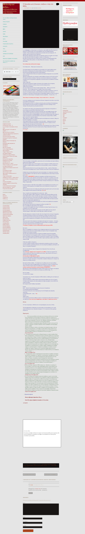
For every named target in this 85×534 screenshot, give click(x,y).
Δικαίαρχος (64, 113)
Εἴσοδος (4, 194)
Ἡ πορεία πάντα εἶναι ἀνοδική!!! (8, 188)
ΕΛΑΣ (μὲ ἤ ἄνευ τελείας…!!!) (8, 125)
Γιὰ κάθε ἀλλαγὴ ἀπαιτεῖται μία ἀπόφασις (9, 185)
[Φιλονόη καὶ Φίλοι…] (11, 14)
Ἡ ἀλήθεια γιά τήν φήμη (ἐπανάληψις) (9, 154)
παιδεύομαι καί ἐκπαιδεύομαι (8, 53)
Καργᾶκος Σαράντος (6, 224)
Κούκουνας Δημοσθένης (6, 227)
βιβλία (4, 29)
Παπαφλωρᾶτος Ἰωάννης (7, 228)
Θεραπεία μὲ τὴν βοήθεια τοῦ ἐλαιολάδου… (10, 58)
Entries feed (5, 195)
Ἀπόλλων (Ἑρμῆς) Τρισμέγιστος (8, 149)
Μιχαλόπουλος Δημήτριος (7, 215)
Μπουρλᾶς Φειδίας (6, 218)
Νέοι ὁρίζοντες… (5, 146)
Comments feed (5, 197)
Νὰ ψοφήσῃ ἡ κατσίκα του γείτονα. (29, 474)
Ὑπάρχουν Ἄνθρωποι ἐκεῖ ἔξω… (8, 151)
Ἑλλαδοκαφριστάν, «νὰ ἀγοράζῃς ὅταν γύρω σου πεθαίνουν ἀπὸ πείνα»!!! (51, 474)
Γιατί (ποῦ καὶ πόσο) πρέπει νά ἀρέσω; (9, 136)
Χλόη (64, 122)
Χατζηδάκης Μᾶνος (6, 223)
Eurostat (54, 464)
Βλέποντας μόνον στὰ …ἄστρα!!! (8, 163)
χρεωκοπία (45, 465)
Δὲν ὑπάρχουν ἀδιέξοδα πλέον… (8, 166)
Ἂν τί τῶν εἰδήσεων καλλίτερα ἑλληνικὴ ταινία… (10, 18)
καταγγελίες (5, 46)
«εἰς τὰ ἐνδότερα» (44, 464)
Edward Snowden (50, 464)
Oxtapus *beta (38, 488)
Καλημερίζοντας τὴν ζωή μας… (8, 160)
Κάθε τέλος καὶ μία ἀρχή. (7, 147)
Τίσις (63, 116)
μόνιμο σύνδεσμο (54, 465)
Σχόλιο (24, 502)
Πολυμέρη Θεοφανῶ (6, 230)
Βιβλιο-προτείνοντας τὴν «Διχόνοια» (8, 132)
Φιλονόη (64, 119)
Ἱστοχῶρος (24, 525)
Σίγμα (64, 114)
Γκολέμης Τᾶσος (65, 110)
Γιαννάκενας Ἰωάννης (6, 207)
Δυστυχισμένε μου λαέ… (7, 161)
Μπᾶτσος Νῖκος (5, 217)
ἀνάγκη (25, 465)
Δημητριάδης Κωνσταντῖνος (7, 211)
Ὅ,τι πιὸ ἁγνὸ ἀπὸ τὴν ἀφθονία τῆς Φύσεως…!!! (9, 62)
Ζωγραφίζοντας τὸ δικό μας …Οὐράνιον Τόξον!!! (11, 177)
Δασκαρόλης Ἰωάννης (6, 208)
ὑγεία (4, 56)
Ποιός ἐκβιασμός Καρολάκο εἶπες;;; (33, 397)
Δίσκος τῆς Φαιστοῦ (6, 150)
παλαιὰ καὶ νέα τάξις (37, 465)
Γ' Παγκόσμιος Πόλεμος (29, 465)
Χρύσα (64, 123)
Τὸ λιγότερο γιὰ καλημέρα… (7, 181)
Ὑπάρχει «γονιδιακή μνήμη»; (7, 176)
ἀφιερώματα (5, 26)
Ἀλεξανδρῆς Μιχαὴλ (6, 205)
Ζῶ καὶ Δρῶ (5, 41)
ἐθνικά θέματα (5, 36)
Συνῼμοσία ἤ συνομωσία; (7, 123)
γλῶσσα (4, 31)
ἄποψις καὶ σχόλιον (6, 21)
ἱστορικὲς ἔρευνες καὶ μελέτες (8, 43)
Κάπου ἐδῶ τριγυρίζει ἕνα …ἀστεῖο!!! (9, 187)
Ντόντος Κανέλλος (6, 221)
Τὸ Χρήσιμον (65, 117)
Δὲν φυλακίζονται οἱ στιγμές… (8, 170)
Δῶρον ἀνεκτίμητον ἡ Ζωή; (7, 171)
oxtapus (31, 484)
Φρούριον (64, 120)
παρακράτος (42, 465)
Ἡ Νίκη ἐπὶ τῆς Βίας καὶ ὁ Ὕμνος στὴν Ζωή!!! (10, 164)
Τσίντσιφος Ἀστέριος (6, 231)
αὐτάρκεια (5, 24)
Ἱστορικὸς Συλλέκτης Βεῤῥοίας (8, 214)
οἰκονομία (4, 51)
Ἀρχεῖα (64, 201)
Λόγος (4, 48)
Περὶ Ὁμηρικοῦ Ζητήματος (7, 153)
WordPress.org (5, 198)
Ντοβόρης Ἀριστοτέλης (6, 220)
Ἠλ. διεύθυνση (25, 521)
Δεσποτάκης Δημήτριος (6, 210)
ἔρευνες (4, 38)
